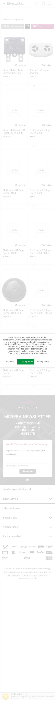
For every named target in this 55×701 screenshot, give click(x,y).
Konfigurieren (43, 362)
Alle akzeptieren (25, 362)
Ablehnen (10, 362)
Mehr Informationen (38, 353)
